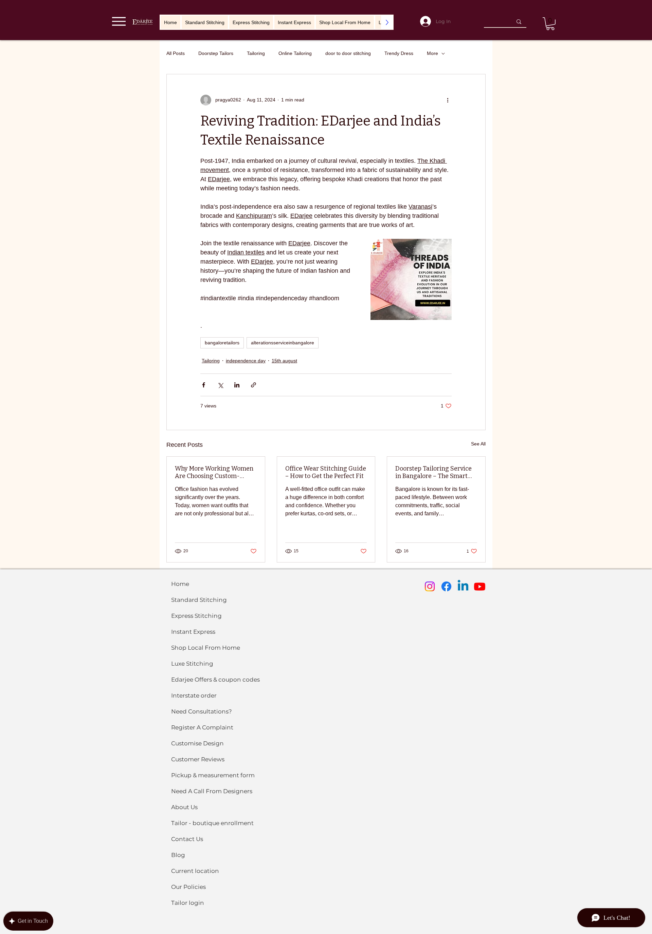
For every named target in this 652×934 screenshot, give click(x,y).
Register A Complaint (202, 727)
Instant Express (193, 631)
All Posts (175, 53)
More (432, 53)
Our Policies (188, 886)
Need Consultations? (201, 711)
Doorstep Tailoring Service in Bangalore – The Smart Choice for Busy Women (433, 472)
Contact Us (187, 839)
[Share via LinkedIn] (237, 385)
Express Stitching (196, 615)
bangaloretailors (222, 342)
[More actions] (447, 100)
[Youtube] (479, 586)
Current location (195, 871)
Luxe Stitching (192, 663)
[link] (550, 23)
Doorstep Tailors (215, 53)
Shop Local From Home (205, 647)
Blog (178, 855)
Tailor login (187, 902)
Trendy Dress (398, 53)
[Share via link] (253, 385)
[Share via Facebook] (203, 385)
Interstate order (194, 695)
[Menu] (118, 21)
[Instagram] (429, 586)
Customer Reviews (197, 759)
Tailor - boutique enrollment (212, 823)
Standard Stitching (199, 599)
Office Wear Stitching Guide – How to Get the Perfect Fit (325, 472)
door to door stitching (348, 53)
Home (180, 583)
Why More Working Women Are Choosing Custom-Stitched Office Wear (214, 472)
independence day (246, 360)
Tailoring (256, 53)
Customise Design (197, 743)
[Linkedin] (463, 586)
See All (478, 443)
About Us (184, 807)
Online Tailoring (295, 53)
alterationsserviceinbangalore (282, 342)
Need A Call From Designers (211, 791)
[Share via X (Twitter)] (220, 385)
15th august (284, 360)
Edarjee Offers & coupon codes (215, 679)
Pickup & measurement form (213, 775)
